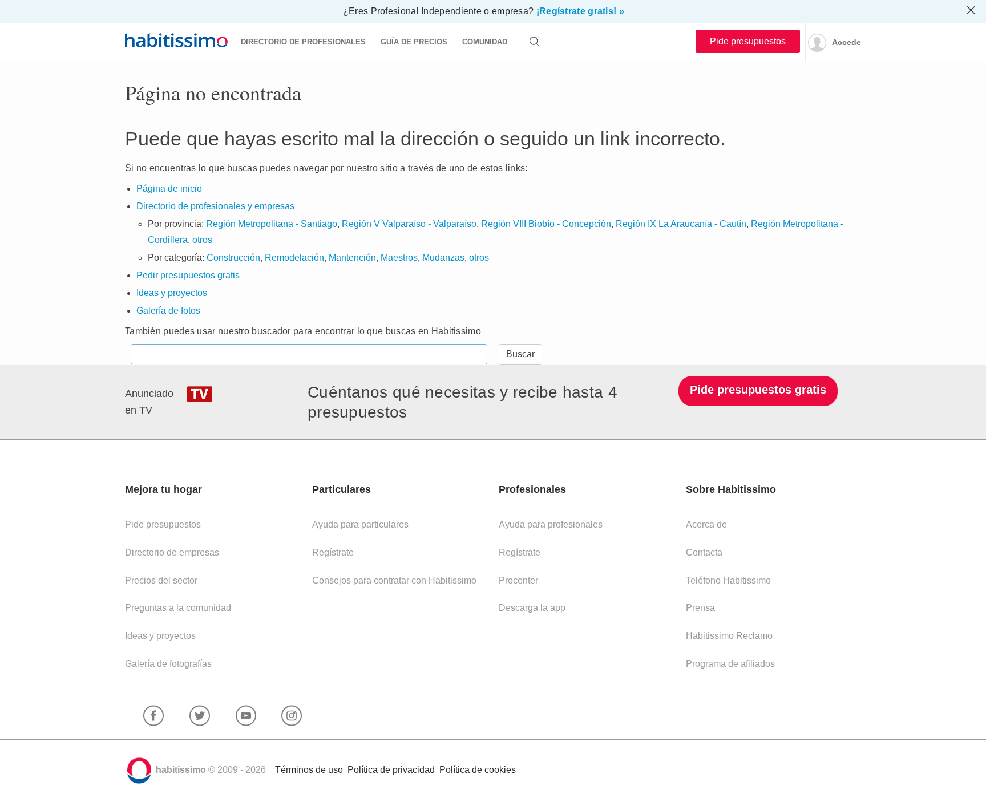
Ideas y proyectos (171, 293)
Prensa (700, 608)
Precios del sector (161, 580)
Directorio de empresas (172, 552)
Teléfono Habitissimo (728, 580)
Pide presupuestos (748, 41)
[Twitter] (199, 716)
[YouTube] (246, 716)
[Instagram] (291, 716)
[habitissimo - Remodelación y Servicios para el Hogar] (176, 40)
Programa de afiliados (730, 664)
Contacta (704, 552)
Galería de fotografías (168, 664)
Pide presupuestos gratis (758, 389)
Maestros (399, 257)
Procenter (518, 580)
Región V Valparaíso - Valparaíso (409, 224)
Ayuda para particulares (360, 524)
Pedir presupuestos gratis (188, 275)
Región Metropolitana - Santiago (271, 224)
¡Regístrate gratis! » (580, 11)
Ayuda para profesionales (551, 524)
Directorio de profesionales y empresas (215, 206)
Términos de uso (309, 770)
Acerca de (706, 524)
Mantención (352, 257)
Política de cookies (477, 770)
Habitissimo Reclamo (729, 636)
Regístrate (333, 552)
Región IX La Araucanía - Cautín (681, 224)
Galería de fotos (168, 310)
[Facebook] (153, 716)
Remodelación (294, 257)
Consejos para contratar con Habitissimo (394, 580)
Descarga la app (532, 608)
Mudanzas (443, 257)
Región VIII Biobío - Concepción (546, 224)
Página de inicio (169, 188)
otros (202, 240)
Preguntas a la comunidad (178, 608)
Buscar (520, 354)
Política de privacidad (391, 770)
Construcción (233, 257)
